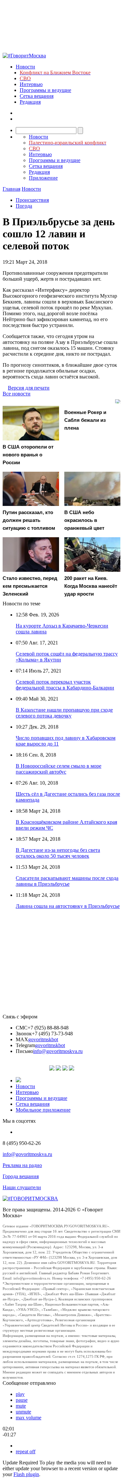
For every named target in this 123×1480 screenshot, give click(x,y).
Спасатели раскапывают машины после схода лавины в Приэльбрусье (67, 881)
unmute (23, 1411)
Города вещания (21, 1176)
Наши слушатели (22, 1187)
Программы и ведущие (45, 90)
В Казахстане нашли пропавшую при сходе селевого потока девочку (64, 712)
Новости (25, 66)
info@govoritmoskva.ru (58, 1051)
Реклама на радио (22, 1165)
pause (22, 1400)
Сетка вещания (36, 96)
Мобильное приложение (43, 1110)
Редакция (30, 102)
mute (21, 1406)
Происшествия (32, 200)
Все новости (17, 393)
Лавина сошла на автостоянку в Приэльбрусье (68, 906)
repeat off (25, 1451)
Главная (11, 189)
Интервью (31, 84)
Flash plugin (26, 1474)
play (20, 1394)
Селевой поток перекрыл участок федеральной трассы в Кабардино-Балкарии (65, 684)
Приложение (43, 178)
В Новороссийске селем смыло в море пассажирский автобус (58, 769)
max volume (28, 1417)
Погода (24, 206)
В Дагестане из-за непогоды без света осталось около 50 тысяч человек (58, 853)
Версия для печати (29, 388)
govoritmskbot (43, 1039)
